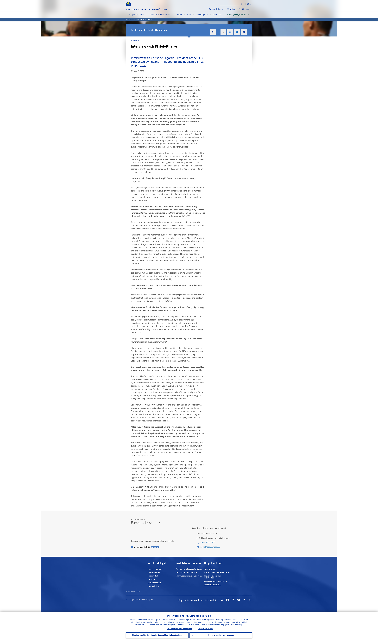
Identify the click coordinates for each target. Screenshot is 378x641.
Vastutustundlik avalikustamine (189, 576)
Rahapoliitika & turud (136, 15)
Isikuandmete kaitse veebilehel (217, 572)
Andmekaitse (209, 569)
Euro (189, 15)
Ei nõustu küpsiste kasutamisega (221, 635)
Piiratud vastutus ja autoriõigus (189, 569)
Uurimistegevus (202, 15)
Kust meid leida (154, 586)
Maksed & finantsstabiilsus (160, 15)
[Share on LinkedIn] (237, 32)
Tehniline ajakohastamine (186, 572)
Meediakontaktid (142, 547)
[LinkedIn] (227, 599)
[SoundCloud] (244, 599)
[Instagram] (233, 599)
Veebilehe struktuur (134, 591)
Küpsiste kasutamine (205, 629)
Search (241, 4)
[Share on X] (223, 32)
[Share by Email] (244, 32)
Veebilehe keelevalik (212, 585)
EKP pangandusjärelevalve (236, 15)
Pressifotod (152, 579)
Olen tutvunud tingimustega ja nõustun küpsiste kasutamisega (157, 635)
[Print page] (213, 32)
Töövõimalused (244, 9)
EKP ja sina (231, 9)
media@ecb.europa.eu (209, 547)
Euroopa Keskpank (216, 9)
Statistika (178, 15)
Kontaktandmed (154, 583)
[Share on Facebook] (230, 32)
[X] (222, 599)
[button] (245, 4)
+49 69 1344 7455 (207, 543)
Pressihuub (217, 15)
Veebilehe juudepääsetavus (215, 581)
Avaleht (128, 19)
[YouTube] (238, 599)
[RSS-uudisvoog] (249, 599)
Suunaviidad (153, 576)
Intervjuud (148, 19)
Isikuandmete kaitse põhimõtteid (179, 629)
